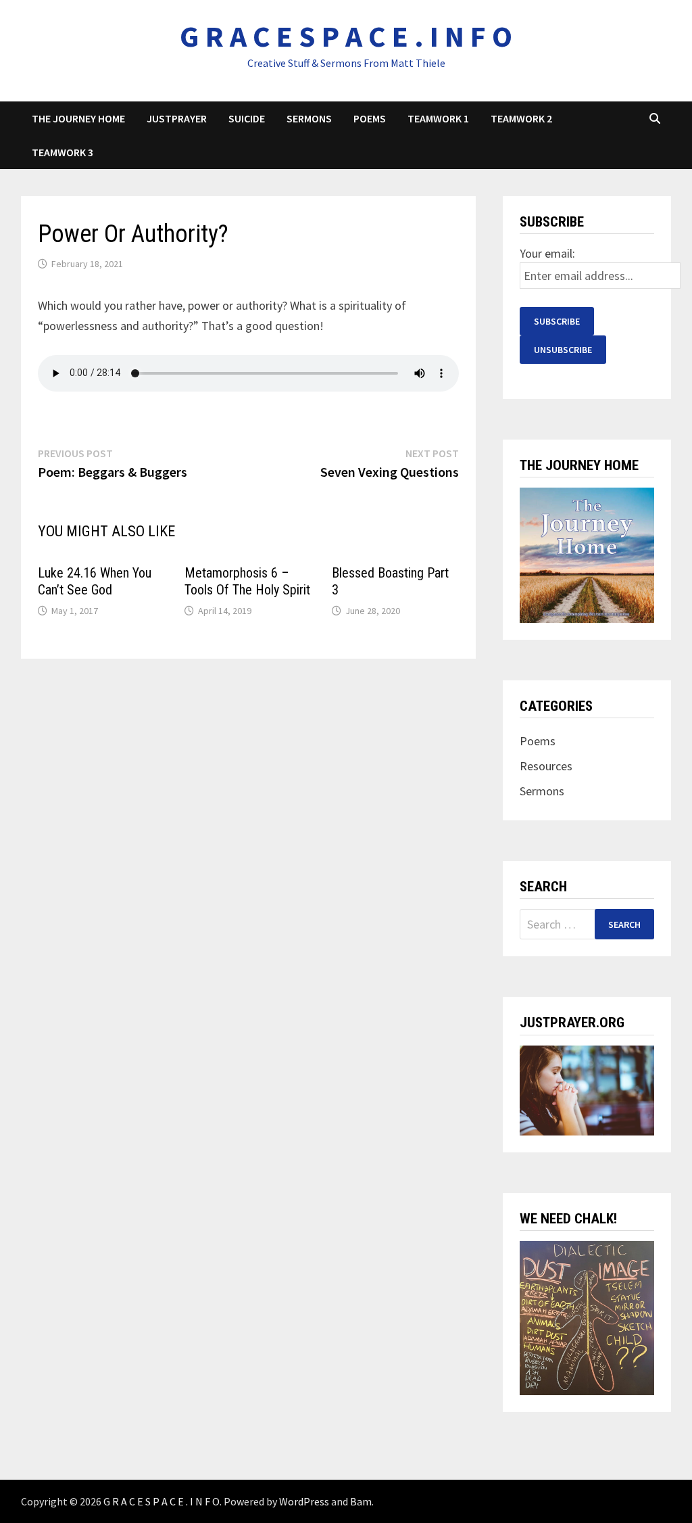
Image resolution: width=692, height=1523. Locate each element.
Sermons (309, 118)
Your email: (547, 253)
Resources (546, 766)
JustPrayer (177, 118)
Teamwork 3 (62, 152)
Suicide (246, 118)
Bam (361, 1501)
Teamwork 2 (521, 118)
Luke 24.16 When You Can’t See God (94, 581)
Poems (369, 118)
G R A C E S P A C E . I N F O (346, 36)
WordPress (304, 1501)
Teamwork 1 (438, 118)
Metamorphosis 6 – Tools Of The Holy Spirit (247, 581)
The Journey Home (78, 118)
